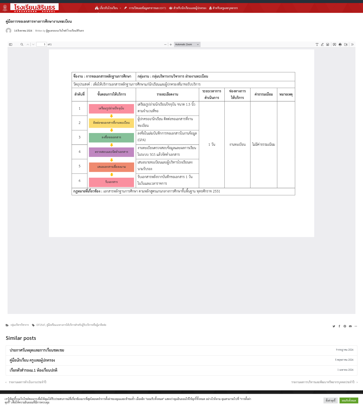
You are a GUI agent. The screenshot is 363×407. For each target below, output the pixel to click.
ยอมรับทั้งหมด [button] (349, 400)
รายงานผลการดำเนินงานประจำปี (27, 382)
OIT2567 (40, 324)
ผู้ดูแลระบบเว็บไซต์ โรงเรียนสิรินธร (65, 30)
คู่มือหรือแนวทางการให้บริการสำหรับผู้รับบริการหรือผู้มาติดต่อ (76, 324)
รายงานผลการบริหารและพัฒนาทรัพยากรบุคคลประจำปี (322, 382)
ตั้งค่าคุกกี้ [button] (330, 400)
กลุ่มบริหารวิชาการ (20, 324)
